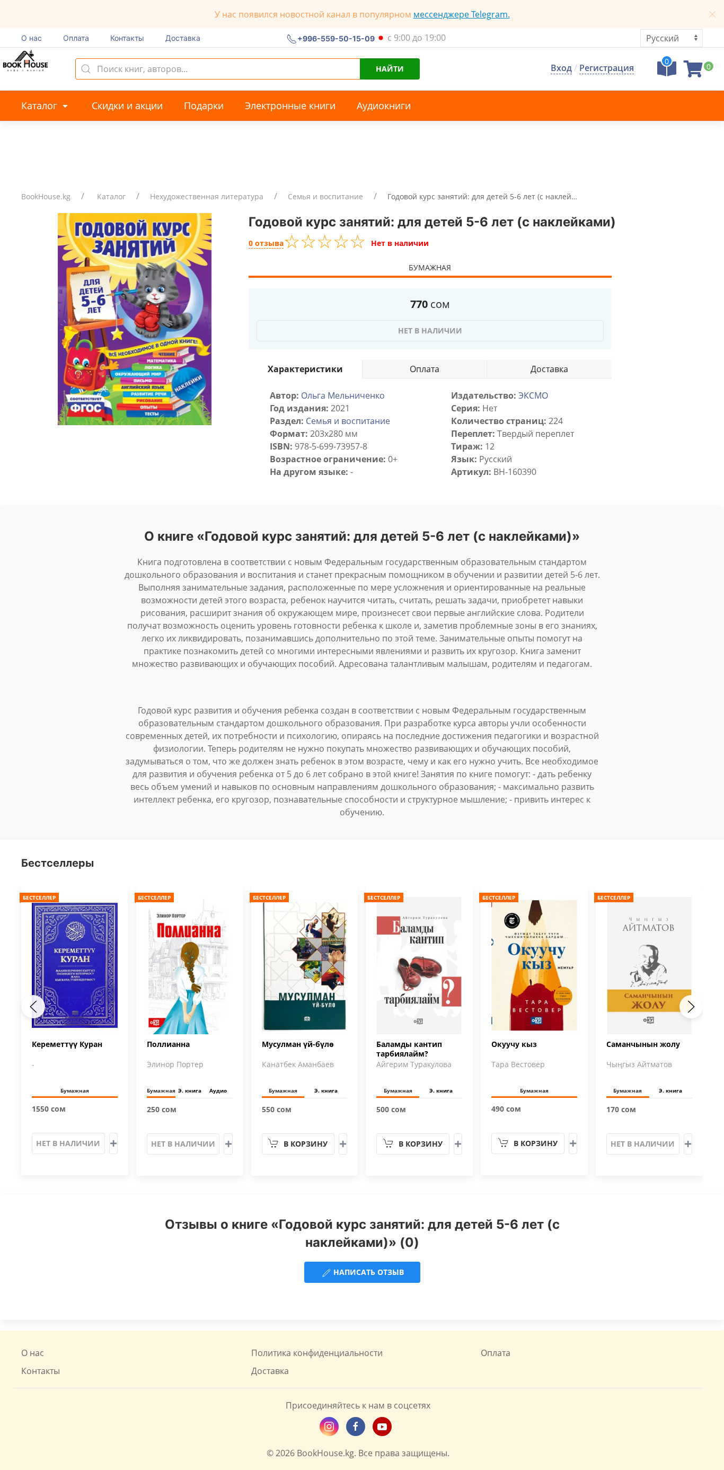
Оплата (76, 37)
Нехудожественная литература (206, 196)
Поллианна (168, 1044)
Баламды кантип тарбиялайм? (409, 1049)
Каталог (40, 105)
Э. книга (189, 1090)
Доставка (182, 37)
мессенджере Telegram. (461, 14)
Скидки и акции (127, 105)
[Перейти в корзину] (693, 72)
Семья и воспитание (325, 196)
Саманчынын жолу (643, 1044)
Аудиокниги (384, 105)
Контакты (127, 37)
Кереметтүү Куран (67, 1044)
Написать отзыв (367, 1272)
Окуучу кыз (514, 1044)
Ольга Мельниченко (343, 395)
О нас (31, 37)
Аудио (218, 1090)
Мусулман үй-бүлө (298, 1044)
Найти (390, 69)
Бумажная (430, 267)
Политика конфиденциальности (317, 1353)
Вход (561, 68)
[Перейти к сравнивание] (666, 72)
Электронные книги (290, 105)
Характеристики (305, 369)
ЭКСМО (533, 395)
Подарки (204, 105)
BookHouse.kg (45, 196)
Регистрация (606, 68)
